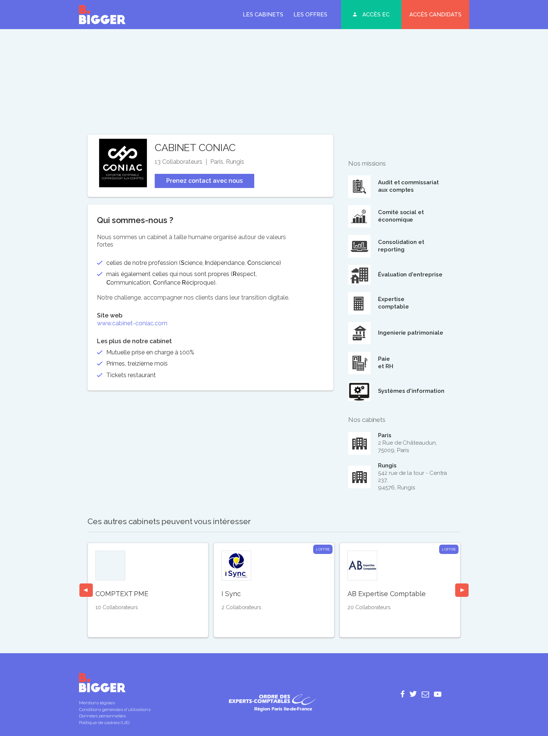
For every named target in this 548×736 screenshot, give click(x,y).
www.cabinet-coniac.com (132, 323)
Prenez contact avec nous (204, 180)
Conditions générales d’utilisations (115, 709)
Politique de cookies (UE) (104, 722)
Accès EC (376, 14)
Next (462, 590)
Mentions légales (97, 702)
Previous (86, 590)
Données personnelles (102, 715)
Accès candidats (435, 14)
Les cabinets (263, 14)
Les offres (310, 14)
